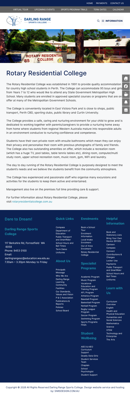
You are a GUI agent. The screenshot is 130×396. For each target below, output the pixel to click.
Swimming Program (90, 318)
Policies (59, 307)
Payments (111, 264)
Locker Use (112, 260)
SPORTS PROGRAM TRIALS (74, 9)
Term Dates (61, 249)
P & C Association (64, 297)
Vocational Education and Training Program (89, 286)
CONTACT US (117, 3)
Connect (110, 251)
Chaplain (85, 365)
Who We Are (62, 276)
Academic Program (90, 276)
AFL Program (87, 292)
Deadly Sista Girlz (89, 355)
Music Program (88, 280)
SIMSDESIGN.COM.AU (67, 391)
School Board (62, 310)
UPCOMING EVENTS (44, 9)
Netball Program (89, 305)
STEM (109, 330)
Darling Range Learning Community (62, 282)
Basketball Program (90, 302)
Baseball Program (89, 299)
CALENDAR (118, 9)
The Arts (110, 339)
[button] (98, 21)
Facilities (60, 288)
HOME (90, 3)
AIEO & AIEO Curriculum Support (87, 349)
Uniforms (60, 252)
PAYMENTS (101, 3)
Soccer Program (89, 315)
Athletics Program (90, 296)
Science (110, 326)
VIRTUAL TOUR (20, 9)
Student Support (89, 374)
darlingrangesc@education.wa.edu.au (27, 258)
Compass (60, 227)
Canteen (110, 244)
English (110, 307)
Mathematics (112, 323)
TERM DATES (100, 9)
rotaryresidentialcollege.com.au (32, 201)
